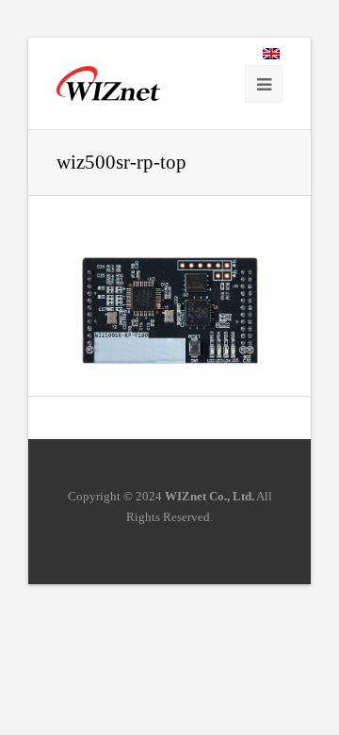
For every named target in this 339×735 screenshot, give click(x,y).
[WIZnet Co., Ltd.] (108, 83)
